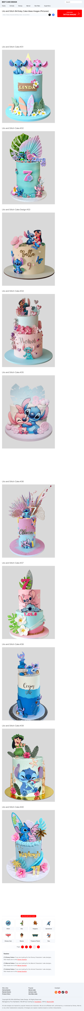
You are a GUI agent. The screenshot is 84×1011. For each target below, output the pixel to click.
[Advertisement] (28, 31)
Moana (22, 941)
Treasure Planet (35, 941)
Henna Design (6, 990)
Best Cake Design (9, 2)
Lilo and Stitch (26, 14)
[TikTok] (63, 993)
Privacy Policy (6, 994)
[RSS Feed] (56, 993)
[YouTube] (59, 993)
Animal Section (22, 971)
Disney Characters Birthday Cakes (14, 14)
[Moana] (22, 939)
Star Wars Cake (32, 994)
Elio (22, 928)
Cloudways (37, 1001)
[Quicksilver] (49, 926)
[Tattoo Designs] (69, 16)
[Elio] (22, 926)
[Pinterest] (66, 993)
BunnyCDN (50, 1001)
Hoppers (35, 928)
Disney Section (22, 959)
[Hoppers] (35, 926)
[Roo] (49, 939)
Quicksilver (49, 928)
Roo (49, 941)
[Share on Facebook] (53, 15)
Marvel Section (22, 965)
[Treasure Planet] (35, 939)
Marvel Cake (32, 990)
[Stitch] (8, 926)
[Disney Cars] (8, 939)
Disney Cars (8, 941)
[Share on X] (49, 15)
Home (4, 14)
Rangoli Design (6, 992)
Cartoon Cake (32, 992)
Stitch (8, 928)
